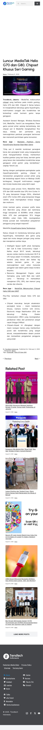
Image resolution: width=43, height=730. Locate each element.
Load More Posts (21, 634)
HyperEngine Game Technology (23, 228)
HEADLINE (10, 352)
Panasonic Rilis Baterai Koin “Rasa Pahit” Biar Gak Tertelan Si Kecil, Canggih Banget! (21, 450)
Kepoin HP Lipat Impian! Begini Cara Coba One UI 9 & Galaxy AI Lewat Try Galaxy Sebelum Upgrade (21, 536)
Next (36, 359)
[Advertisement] (21, 29)
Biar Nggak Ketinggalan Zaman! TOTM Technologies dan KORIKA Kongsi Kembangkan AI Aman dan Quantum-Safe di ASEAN (21, 622)
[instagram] (27, 713)
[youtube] (39, 713)
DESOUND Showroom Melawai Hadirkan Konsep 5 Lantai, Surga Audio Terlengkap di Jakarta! (20, 407)
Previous (8, 359)
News (5, 74)
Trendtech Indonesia (11, 349)
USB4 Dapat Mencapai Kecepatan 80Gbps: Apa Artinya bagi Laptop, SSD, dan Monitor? (21, 579)
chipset (6, 102)
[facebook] (31, 713)
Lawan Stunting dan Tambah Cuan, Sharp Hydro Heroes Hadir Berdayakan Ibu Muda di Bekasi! (21, 493)
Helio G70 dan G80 (20, 352)
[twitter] (35, 713)
